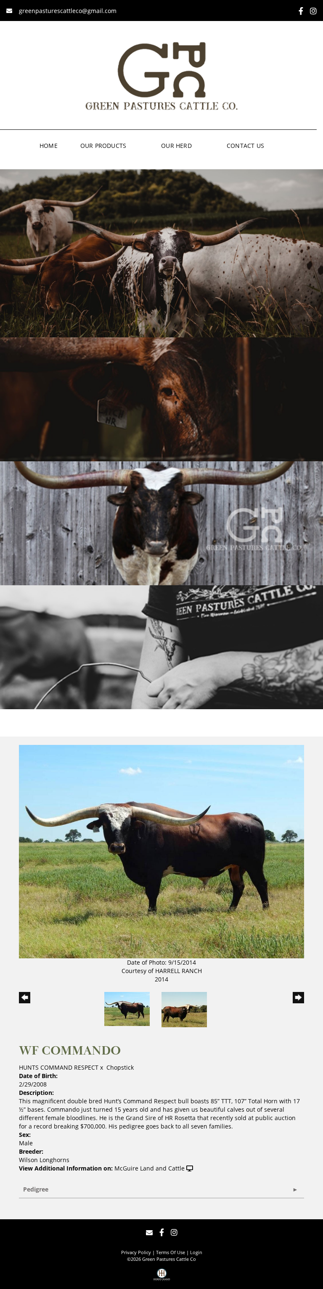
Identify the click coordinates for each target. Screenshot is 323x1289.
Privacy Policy (136, 1252)
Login (196, 1252)
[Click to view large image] (161, 851)
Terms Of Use (170, 1252)
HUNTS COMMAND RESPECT (58, 1067)
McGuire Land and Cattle (149, 1168)
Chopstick (120, 1067)
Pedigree (35, 1189)
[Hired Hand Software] (162, 1277)
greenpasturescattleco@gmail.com (66, 11)
